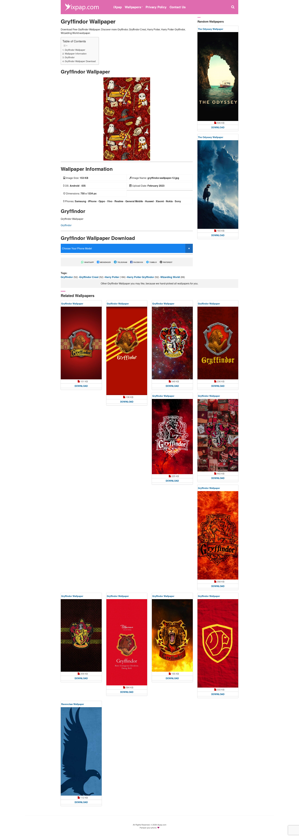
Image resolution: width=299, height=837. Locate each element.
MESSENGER (105, 262)
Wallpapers (133, 7)
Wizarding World (170, 277)
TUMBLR (153, 262)
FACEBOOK (138, 262)
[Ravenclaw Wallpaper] (81, 751)
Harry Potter (112, 277)
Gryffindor (70, 57)
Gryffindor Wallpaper (75, 49)
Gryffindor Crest (89, 277)
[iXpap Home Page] (82, 6)
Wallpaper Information (76, 53)
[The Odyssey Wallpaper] (217, 76)
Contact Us (178, 7)
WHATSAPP (89, 262)
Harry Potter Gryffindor (141, 277)
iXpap (117, 7)
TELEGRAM (122, 262)
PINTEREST (167, 262)
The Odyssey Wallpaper (210, 29)
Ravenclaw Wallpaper (72, 704)
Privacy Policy (156, 7)
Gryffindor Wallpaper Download (80, 61)
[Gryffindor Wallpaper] (126, 118)
